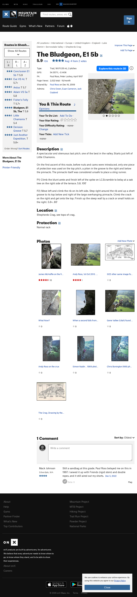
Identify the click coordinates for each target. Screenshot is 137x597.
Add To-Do (66, 115)
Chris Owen (55, 88)
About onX (10, 565)
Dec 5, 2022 (110, 476)
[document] (107, 583)
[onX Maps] (11, 544)
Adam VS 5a (20, 91)
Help (6, 506)
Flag (130, 482)
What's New (35, 25)
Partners (49, 25)
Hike (25, 4)
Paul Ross (54, 84)
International (57, 43)
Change (43, 129)
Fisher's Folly (20, 99)
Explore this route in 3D (112, 68)
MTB (16, 4)
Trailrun (38, 4)
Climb (6, 4)
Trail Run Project (79, 516)
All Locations (43, 43)
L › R (8, 63)
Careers (8, 570)
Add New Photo (125, 241)
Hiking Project (78, 511)
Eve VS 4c (19, 79)
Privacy (84, 593)
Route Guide (10, 25)
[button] (91, 96)
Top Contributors (13, 526)
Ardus (16, 87)
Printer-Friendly (11, 167)
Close (107, 587)
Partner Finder (12, 516)
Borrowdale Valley (54, 46)
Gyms (23, 25)
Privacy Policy (120, 581)
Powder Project (78, 521)
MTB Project (76, 506)
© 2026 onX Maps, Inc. (60, 593)
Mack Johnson (47, 468)
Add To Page (126, 50)
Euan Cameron (69, 88)
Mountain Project (79, 501)
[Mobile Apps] (70, 25)
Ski (49, 4)
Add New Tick (61, 134)
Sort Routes (24, 148)
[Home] (21, 14)
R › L (16, 63)
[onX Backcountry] (66, 4)
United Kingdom (82, 43)
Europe (68, 43)
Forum (60, 25)
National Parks (78, 526)
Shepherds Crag (73, 46)
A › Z (25, 63)
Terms (75, 593)
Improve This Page (124, 45)
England (96, 43)
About (7, 501)
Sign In (129, 20)
